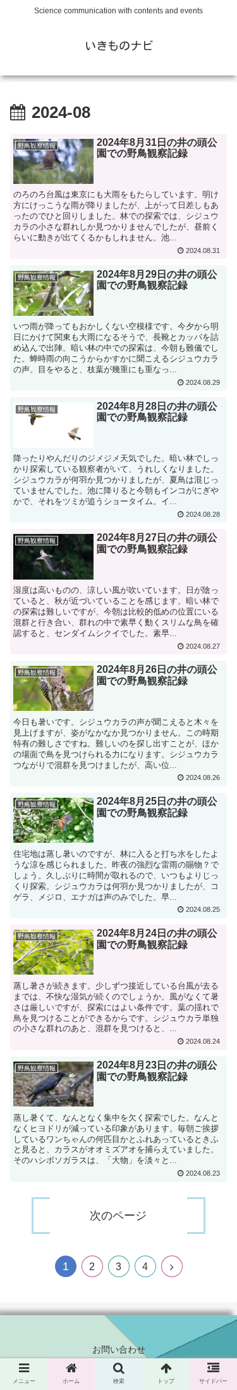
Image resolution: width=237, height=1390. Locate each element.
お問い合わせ (118, 1349)
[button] (212, 1158)
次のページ (118, 1215)
